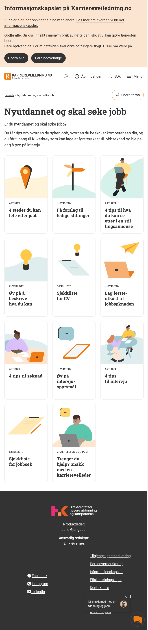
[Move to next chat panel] (137, 619)
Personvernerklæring (106, 564)
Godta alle (16, 58)
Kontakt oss (99, 588)
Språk (66, 76)
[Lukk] (125, 596)
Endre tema (130, 95)
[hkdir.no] (74, 511)
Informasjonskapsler (106, 572)
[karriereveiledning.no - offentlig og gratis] (28, 76)
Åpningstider (91, 76)
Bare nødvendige (48, 58)
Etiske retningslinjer (106, 580)
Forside (9, 95)
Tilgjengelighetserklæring (110, 556)
